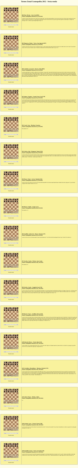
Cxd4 (41, 237)
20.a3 (57, 73)
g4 (37, 373)
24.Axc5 (74, 73)
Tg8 (26, 73)
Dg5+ (68, 19)
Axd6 (37, 19)
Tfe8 (60, 291)
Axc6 (61, 72)
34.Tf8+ (62, 373)
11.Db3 (62, 46)
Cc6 (60, 46)
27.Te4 (27, 319)
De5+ (33, 72)
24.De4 (65, 19)
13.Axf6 (72, 427)
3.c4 (29, 46)
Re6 (22, 75)
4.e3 (33, 18)
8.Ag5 (49, 290)
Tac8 (37, 291)
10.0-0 (57, 46)
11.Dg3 (66, 182)
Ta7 (45, 427)
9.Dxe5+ (57, 182)
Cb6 (67, 18)
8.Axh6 (52, 182)
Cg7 (62, 18)
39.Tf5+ (27, 320)
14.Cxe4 (73, 18)
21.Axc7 (55, 47)
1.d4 (23, 18)
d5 (24, 18)
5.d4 (39, 182)
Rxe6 (32, 183)
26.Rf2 (23, 319)
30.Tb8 (43, 373)
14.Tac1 (23, 47)
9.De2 (53, 18)
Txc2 (29, 373)
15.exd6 (25, 291)
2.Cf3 (26, 18)
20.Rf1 (48, 155)
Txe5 (65, 155)
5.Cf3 (40, 72)
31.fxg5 (43, 319)
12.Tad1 (69, 317)
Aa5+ (69, 290)
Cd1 (74, 372)
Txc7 (70, 291)
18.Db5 (41, 47)
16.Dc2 (32, 47)
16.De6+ (34, 455)
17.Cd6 (34, 19)
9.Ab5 (55, 371)
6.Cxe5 (42, 427)
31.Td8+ (47, 373)
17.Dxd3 (37, 47)
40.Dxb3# (38, 374)
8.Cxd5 (49, 46)
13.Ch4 (72, 454)
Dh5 (50, 155)
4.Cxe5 (34, 182)
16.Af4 (30, 155)
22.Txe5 (62, 372)
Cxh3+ (26, 20)
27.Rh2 (29, 20)
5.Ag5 (37, 454)
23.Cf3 (62, 291)
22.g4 (57, 19)
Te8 (42, 19)
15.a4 (28, 47)
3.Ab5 (30, 182)
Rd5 (48, 75)
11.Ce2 (62, 290)
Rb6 (56, 74)
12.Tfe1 (64, 18)
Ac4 (29, 47)
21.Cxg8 (59, 455)
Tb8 (75, 318)
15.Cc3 (34, 183)
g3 (25, 374)
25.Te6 (73, 318)
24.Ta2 (67, 291)
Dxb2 (31, 455)
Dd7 (52, 47)
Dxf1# (40, 346)
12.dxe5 (66, 99)
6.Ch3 (43, 345)
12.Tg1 (66, 290)
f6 (52, 237)
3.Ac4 (30, 154)
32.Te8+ (52, 373)
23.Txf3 (62, 155)
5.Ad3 (36, 18)
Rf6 (33, 319)
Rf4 (59, 373)
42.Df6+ (45, 75)
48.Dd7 (75, 75)
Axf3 (60, 155)
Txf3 (32, 372)
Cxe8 (41, 73)
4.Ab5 (34, 427)
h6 (51, 154)
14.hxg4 (74, 154)
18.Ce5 (48, 73)
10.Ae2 (59, 237)
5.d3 (38, 99)
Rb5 (61, 74)
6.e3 (40, 46)
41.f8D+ (40, 75)
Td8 (34, 292)
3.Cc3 (31, 72)
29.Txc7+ (44, 74)
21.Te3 (53, 155)
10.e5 (58, 290)
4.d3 (34, 454)
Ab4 (30, 73)
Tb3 (35, 374)
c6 (34, 18)
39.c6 (32, 75)
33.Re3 (63, 74)
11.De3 (63, 237)
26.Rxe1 (23, 156)
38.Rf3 (23, 320)
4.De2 (35, 72)
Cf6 (31, 18)
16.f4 (33, 318)
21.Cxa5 (61, 73)
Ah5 (67, 154)
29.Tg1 (39, 20)
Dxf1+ (31, 156)
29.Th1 (36, 292)
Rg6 (41, 319)
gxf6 (57, 237)
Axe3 (56, 99)
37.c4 (25, 75)
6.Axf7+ (42, 371)
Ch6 (49, 182)
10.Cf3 (60, 371)
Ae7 (38, 18)
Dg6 (46, 155)
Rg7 (30, 320)
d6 (42, 99)
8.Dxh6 (52, 345)
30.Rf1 (42, 292)
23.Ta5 (67, 372)
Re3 (64, 373)
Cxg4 (72, 154)
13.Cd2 (72, 290)
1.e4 (22, 72)
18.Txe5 (43, 318)
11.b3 (62, 154)
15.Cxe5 (27, 346)
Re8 (30, 75)
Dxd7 (65, 454)
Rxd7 (74, 182)
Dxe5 (40, 318)
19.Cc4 (52, 73)
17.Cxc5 (34, 155)
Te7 (50, 73)
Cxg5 (32, 20)
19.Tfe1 (50, 372)
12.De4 (68, 237)
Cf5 (66, 237)
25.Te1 (72, 155)
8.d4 (48, 454)
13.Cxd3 (72, 46)
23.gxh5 (61, 19)
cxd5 (76, 317)
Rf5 (55, 373)
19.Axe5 (48, 318)
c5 (54, 18)
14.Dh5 (23, 455)
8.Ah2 (49, 18)
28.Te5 (31, 319)
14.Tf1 (23, 346)
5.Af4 (37, 46)
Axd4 (41, 182)
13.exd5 (73, 317)
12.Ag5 (68, 427)
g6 (31, 345)
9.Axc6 (58, 72)
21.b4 (54, 291)
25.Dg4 (70, 19)
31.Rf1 (54, 74)
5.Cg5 (38, 371)
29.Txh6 (38, 156)
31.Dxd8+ (47, 292)
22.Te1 (66, 73)
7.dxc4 (46, 154)
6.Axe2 (45, 72)
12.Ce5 (66, 46)
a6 (38, 46)
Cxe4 (69, 99)
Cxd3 (69, 46)
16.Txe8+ (38, 73)
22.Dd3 (57, 155)
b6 (43, 47)
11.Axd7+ (62, 454)
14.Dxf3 (25, 372)
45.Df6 (61, 75)
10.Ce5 (63, 72)
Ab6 (43, 290)
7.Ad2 (46, 317)
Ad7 (28, 19)
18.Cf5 (44, 455)
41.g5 (36, 320)
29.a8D (39, 373)
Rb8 (73, 75)
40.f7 (36, 75)
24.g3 (70, 318)
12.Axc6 (69, 371)
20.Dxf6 (54, 455)
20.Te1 (53, 318)
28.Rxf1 (34, 156)
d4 (60, 372)
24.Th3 (68, 155)
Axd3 (34, 47)
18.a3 (39, 291)
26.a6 (27, 373)
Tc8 (25, 47)
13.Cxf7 (23, 73)
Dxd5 (29, 72)
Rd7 (37, 74)
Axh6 (54, 345)
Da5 (66, 427)
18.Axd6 (40, 19)
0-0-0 (56, 72)
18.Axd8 (44, 372)
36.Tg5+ (66, 319)
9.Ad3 (54, 46)
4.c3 (33, 290)
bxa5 (31, 74)
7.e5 (47, 237)
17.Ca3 (39, 455)
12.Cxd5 (71, 72)
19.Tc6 (45, 47)
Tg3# (23, 103)
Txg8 (62, 455)
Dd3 (57, 455)
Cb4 (64, 46)
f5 (32, 19)
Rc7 (63, 75)
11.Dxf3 (64, 317)
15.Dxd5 (28, 318)
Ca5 (40, 154)
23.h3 (70, 73)
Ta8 (59, 318)
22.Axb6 (61, 318)
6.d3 (41, 154)
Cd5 (47, 19)
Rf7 (26, 75)
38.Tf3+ (27, 374)
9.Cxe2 (53, 99)
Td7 (46, 73)
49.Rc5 (25, 76)
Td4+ (74, 319)
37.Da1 (23, 374)
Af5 (27, 291)
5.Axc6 (37, 427)
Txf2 (25, 373)
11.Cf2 (64, 345)
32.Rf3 (48, 319)
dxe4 (71, 18)
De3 (74, 291)
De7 (66, 317)
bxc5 (37, 155)
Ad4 (25, 292)
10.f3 (60, 345)
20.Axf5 (48, 291)
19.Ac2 (43, 291)
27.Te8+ (34, 74)
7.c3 (45, 454)
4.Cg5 (34, 154)
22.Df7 (64, 455)
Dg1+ (26, 156)
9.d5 (52, 454)
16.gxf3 (34, 372)
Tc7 (22, 74)
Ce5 (71, 73)
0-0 (58, 18)
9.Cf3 (53, 154)
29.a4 (35, 319)
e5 (24, 99)
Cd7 (26, 318)
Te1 (38, 320)
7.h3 (45, 18)
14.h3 (76, 290)
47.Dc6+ (70, 75)
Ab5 (74, 46)
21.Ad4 (56, 318)
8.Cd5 (51, 237)
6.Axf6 (41, 454)
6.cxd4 (41, 290)
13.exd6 (72, 99)
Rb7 (68, 75)
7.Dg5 (47, 345)
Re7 (38, 75)
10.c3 (56, 18)
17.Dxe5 (37, 318)
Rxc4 (30, 374)
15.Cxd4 (25, 19)
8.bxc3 (52, 371)
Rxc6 (54, 75)
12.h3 (66, 154)
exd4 (35, 237)
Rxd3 (70, 373)
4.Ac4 (34, 371)
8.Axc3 (51, 317)
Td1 (48, 320)
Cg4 (63, 73)
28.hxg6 (34, 20)
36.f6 (75, 74)
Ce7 (49, 345)
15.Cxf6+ (27, 428)
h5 (67, 318)
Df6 (45, 182)
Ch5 (47, 18)
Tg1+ (43, 320)
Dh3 (30, 346)
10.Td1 (62, 182)
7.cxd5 (44, 46)
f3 (63, 19)
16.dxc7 (29, 291)
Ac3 (30, 292)
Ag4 (55, 154)
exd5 (51, 46)
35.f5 (71, 74)
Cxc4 (44, 154)
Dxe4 (71, 455)
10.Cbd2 (58, 154)
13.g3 (73, 345)
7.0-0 (44, 99)
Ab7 (64, 99)
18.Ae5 (39, 155)
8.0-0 (53, 72)
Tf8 (59, 19)
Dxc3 (47, 455)
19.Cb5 (44, 19)
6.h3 (41, 99)
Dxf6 (56, 290)
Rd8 (34, 75)
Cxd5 (46, 46)
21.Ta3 (58, 372)
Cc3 (37, 372)
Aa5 (58, 73)
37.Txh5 (71, 319)
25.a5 (23, 373)
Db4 (62, 427)
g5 (36, 156)
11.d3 (67, 72)
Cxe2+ (51, 99)
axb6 (64, 318)
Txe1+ (75, 155)
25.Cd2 (72, 291)
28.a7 (35, 373)
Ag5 (70, 345)
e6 (27, 18)
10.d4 (60, 427)
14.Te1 (28, 73)
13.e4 (69, 18)
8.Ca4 (51, 427)
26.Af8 (29, 74)
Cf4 (73, 19)
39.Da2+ (33, 374)
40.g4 (32, 320)
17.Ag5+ (39, 372)
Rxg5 (46, 319)
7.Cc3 (46, 290)
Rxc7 (47, 74)
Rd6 (73, 74)
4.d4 (33, 237)
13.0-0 (74, 371)
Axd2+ (39, 292)
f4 (55, 19)
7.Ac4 (47, 371)
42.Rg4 (40, 320)
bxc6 (44, 317)
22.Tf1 (58, 291)
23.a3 (66, 318)
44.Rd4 (56, 75)
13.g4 (70, 154)
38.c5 (28, 75)
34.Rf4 (57, 319)
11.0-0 (60, 18)
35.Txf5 (61, 319)
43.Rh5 (45, 320)
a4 (52, 74)
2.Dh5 (26, 345)
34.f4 (67, 74)
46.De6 (65, 75)
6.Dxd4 (43, 182)
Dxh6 (55, 182)
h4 (45, 373)
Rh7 (50, 292)
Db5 (69, 454)
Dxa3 (42, 455)
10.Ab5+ (56, 454)
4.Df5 (34, 345)
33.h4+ (52, 319)
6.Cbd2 (40, 18)
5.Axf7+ (38, 345)
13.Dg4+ (23, 183)
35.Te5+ (67, 373)
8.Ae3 (48, 99)
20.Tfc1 (50, 47)
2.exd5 (26, 72)
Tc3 (75, 373)
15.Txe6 (32, 73)
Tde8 (52, 455)
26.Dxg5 (23, 20)
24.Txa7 (72, 372)
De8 (41, 155)
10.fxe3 (58, 99)
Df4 (60, 290)
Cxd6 (75, 99)
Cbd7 (43, 18)
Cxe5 (37, 182)
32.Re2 (59, 74)
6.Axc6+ (41, 317)
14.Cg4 (23, 428)
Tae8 (55, 155)
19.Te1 (43, 155)
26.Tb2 (23, 292)
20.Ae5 (49, 19)
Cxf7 (41, 345)
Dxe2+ (42, 72)
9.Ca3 (57, 345)
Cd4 (46, 99)
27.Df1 (29, 156)
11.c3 (64, 427)
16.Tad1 (30, 19)
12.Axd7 (71, 182)
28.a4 (32, 292)
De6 (26, 183)
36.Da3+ (72, 373)
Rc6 (69, 74)
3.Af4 (29, 18)
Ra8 (22, 76)
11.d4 (62, 99)
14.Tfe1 (23, 318)
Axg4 (23, 155)
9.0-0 (55, 317)
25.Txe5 (25, 74)
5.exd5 (37, 154)
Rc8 (41, 74)
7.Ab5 (49, 72)
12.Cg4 (68, 345)
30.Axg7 (50, 74)
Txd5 (74, 72)
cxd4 (23, 19)
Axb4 (44, 292)
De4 (65, 291)
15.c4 (30, 372)
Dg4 (64, 290)
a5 (39, 47)
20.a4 (55, 372)
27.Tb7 (31, 373)
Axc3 (49, 317)
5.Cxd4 (38, 237)
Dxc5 (58, 427)
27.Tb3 (28, 292)
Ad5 (65, 72)
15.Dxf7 (28, 455)
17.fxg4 (37, 346)
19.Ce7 (49, 455)
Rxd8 (48, 372)
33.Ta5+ (57, 373)
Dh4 (23, 291)
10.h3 (59, 317)
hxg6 (37, 20)
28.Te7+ (39, 74)
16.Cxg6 (32, 346)
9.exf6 (54, 237)
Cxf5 (52, 291)
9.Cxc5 (55, 427)
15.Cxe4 (25, 155)
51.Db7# (34, 76)
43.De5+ (51, 75)
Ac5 (36, 99)
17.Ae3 (43, 73)
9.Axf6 (53, 290)
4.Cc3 (33, 46)
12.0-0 (67, 454)
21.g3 (54, 19)
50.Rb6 (29, 76)
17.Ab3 (34, 291)
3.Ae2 (30, 99)
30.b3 (39, 319)
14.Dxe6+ (29, 183)
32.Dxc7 (52, 292)
